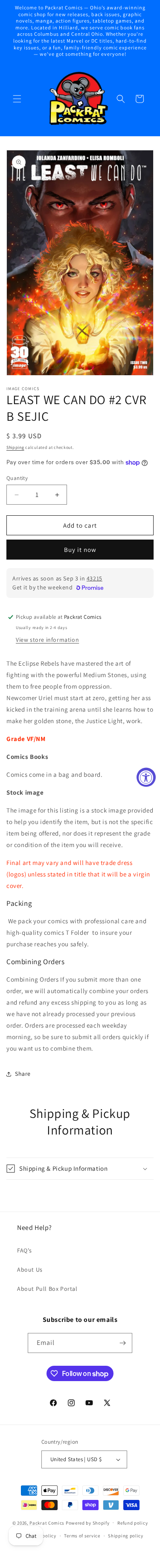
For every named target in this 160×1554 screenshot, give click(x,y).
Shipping (15, 447)
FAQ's (24, 1250)
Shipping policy (125, 1536)
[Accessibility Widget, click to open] (146, 777)
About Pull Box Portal (47, 1289)
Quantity (17, 478)
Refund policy (132, 1523)
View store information (47, 639)
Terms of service (82, 1536)
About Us (30, 1269)
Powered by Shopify (88, 1522)
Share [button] (23, 1073)
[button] (17, 98)
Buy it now (80, 550)
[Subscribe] (122, 1343)
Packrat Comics (46, 1522)
